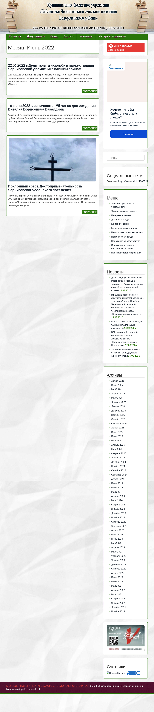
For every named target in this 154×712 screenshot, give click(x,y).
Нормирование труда (122, 236)
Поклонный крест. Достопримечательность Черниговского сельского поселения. (45, 188)
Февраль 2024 (118, 504)
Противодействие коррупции (126, 252)
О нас (54, 36)
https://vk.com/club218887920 (133, 181)
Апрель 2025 (118, 444)
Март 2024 (117, 500)
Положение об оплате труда (125, 240)
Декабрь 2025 (118, 410)
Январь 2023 (118, 560)
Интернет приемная (112, 36)
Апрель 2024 (118, 496)
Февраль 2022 (118, 598)
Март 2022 (117, 594)
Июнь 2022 (117, 581)
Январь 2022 (118, 603)
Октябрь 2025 (118, 419)
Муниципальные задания (124, 228)
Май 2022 (116, 585)
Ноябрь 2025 (118, 414)
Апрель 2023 (118, 547)
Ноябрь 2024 (118, 466)
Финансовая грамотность (124, 211)
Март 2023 (117, 551)
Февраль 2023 (118, 555)
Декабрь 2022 (118, 564)
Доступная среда (120, 219)
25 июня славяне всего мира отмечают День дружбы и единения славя (125, 352)
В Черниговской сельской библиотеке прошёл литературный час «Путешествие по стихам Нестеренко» (124, 338)
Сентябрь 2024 (119, 474)
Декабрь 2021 (118, 607)
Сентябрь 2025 (119, 423)
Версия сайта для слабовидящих (120, 47)
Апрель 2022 (118, 590)
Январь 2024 (118, 508)
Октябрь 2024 (118, 470)
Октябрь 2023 (118, 521)
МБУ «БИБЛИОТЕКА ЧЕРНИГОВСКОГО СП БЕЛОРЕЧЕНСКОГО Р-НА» (47, 685)
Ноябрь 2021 (118, 611)
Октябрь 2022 (118, 568)
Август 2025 (117, 427)
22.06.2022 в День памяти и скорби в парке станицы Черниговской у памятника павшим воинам (51, 67)
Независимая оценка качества (127, 232)
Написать (128, 134)
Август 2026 (117, 380)
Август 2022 (117, 573)
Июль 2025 (117, 432)
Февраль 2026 (118, 402)
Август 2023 (117, 530)
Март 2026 (117, 397)
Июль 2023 (117, 534)
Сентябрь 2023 (119, 526)
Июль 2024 (117, 483)
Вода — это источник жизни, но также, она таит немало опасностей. (126, 324)
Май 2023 (116, 543)
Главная (15, 36)
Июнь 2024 (117, 487)
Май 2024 (116, 491)
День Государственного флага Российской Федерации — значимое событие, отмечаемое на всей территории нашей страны (127, 284)
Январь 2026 (118, 406)
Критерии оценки (120, 223)
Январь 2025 (118, 457)
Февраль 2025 (118, 453)
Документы (34, 36)
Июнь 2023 (117, 538)
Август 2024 (117, 478)
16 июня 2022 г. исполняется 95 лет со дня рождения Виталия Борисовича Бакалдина (52, 107)
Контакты (86, 36)
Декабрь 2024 (118, 461)
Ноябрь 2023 (118, 517)
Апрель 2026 (118, 393)
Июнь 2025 (117, 436)
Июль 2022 (117, 577)
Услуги (69, 36)
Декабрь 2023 (118, 513)
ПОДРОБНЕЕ (89, 91)
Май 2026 (116, 389)
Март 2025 (117, 449)
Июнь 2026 (117, 385)
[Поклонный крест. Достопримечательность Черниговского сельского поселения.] (52, 159)
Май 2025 (116, 440)
